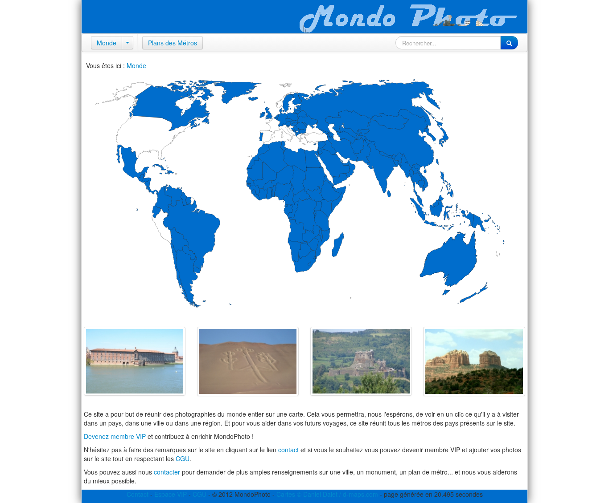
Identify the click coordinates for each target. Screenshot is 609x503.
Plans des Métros (172, 42)
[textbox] (448, 42)
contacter (167, 471)
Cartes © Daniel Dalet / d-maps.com (327, 494)
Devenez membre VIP (115, 436)
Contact (137, 494)
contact (288, 449)
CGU (182, 458)
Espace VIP (170, 494)
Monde (106, 42)
